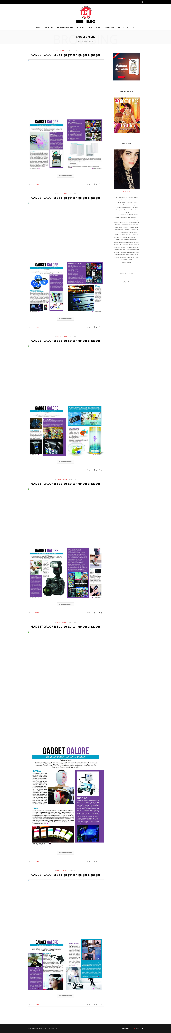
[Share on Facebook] (94, 184)
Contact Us (123, 27)
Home (38, 27)
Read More (126, 191)
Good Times (35, 184)
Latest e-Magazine (65, 27)
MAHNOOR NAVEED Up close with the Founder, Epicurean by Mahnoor (65, 2)
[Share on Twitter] (96, 184)
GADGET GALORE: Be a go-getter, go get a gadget (65, 55)
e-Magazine (109, 27)
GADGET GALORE (60, 50)
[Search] (133, 27)
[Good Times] (85, 14)
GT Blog (80, 27)
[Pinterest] (99, 184)
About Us (49, 27)
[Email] (101, 184)
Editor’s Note (94, 27)
